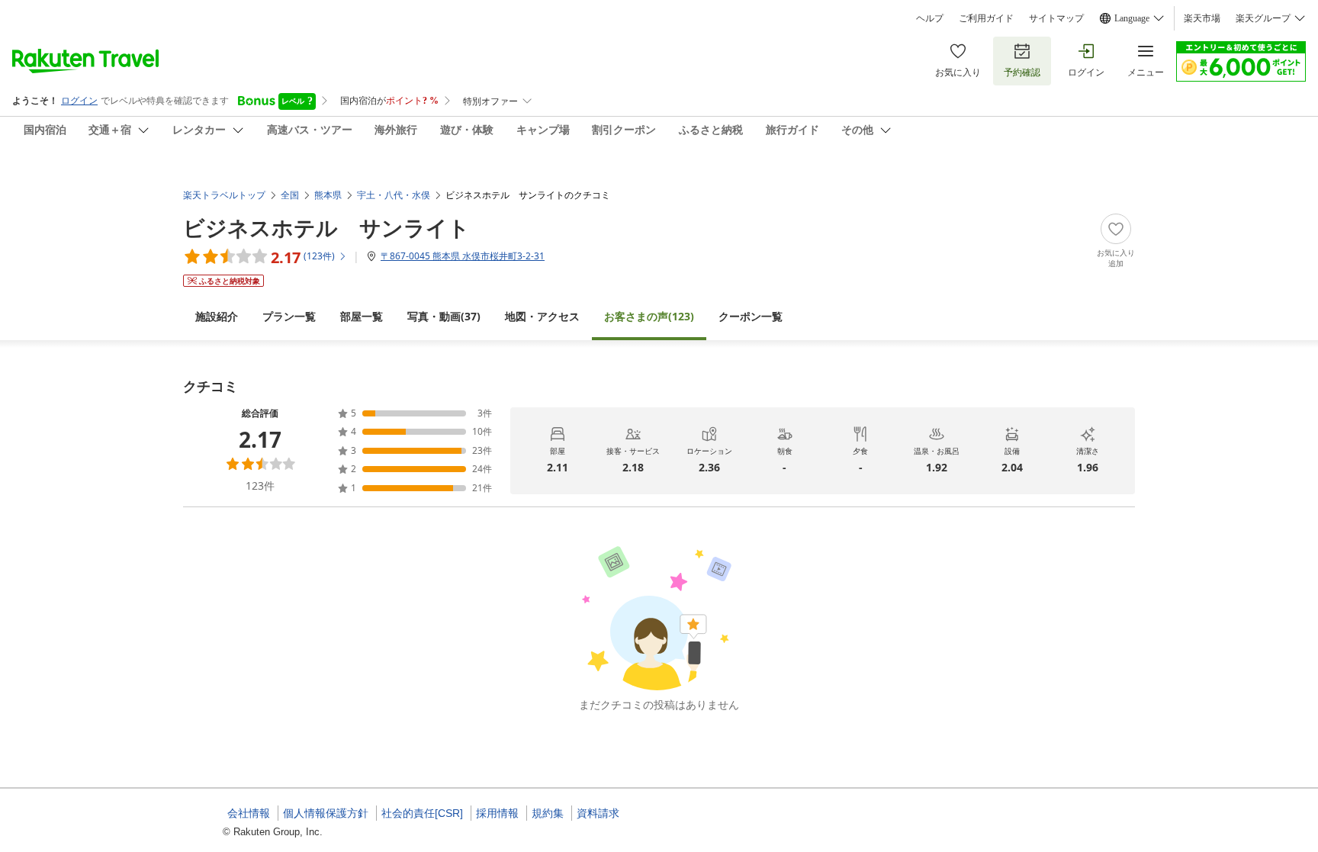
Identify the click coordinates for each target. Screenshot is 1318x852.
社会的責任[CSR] (422, 813)
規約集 (548, 813)
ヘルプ (929, 18)
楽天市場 (1202, 18)
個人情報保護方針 (325, 813)
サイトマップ (1056, 18)
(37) (444, 316)
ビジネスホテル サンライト (326, 227)
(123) (649, 316)
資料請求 (598, 813)
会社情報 (248, 813)
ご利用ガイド (986, 18)
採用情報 (497, 813)
